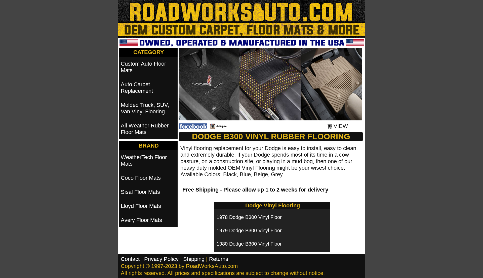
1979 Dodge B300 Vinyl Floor (249, 230)
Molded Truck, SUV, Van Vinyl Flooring (145, 108)
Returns (218, 259)
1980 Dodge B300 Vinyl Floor (249, 244)
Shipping (194, 259)
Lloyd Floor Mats (141, 206)
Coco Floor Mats (141, 178)
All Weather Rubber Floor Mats (145, 128)
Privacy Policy (161, 259)
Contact (130, 259)
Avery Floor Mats (141, 220)
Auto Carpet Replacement (137, 87)
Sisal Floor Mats (140, 192)
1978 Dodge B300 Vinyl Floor (249, 217)
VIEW (341, 126)
